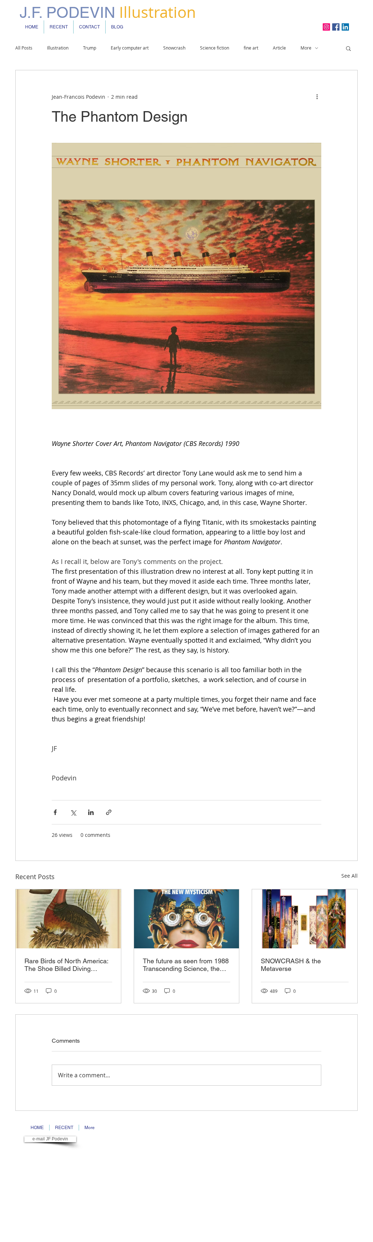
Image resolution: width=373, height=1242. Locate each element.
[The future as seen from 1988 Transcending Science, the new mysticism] (186, 918)
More (306, 48)
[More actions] (317, 96)
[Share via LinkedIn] (90, 812)
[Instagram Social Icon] (326, 27)
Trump (89, 48)
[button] (348, 48)
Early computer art (130, 48)
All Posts (23, 48)
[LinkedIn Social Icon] (345, 27)
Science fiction (214, 48)
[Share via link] (108, 812)
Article (279, 48)
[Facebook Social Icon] (335, 27)
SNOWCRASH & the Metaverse (291, 964)
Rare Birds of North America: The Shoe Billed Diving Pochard (66, 964)
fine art (251, 48)
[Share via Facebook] (55, 812)
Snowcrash (174, 48)
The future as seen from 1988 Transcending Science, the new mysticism (186, 964)
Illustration (57, 48)
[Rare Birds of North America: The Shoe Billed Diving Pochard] (68, 918)
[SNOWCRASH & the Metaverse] (304, 918)
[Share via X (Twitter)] (73, 812)
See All (349, 875)
